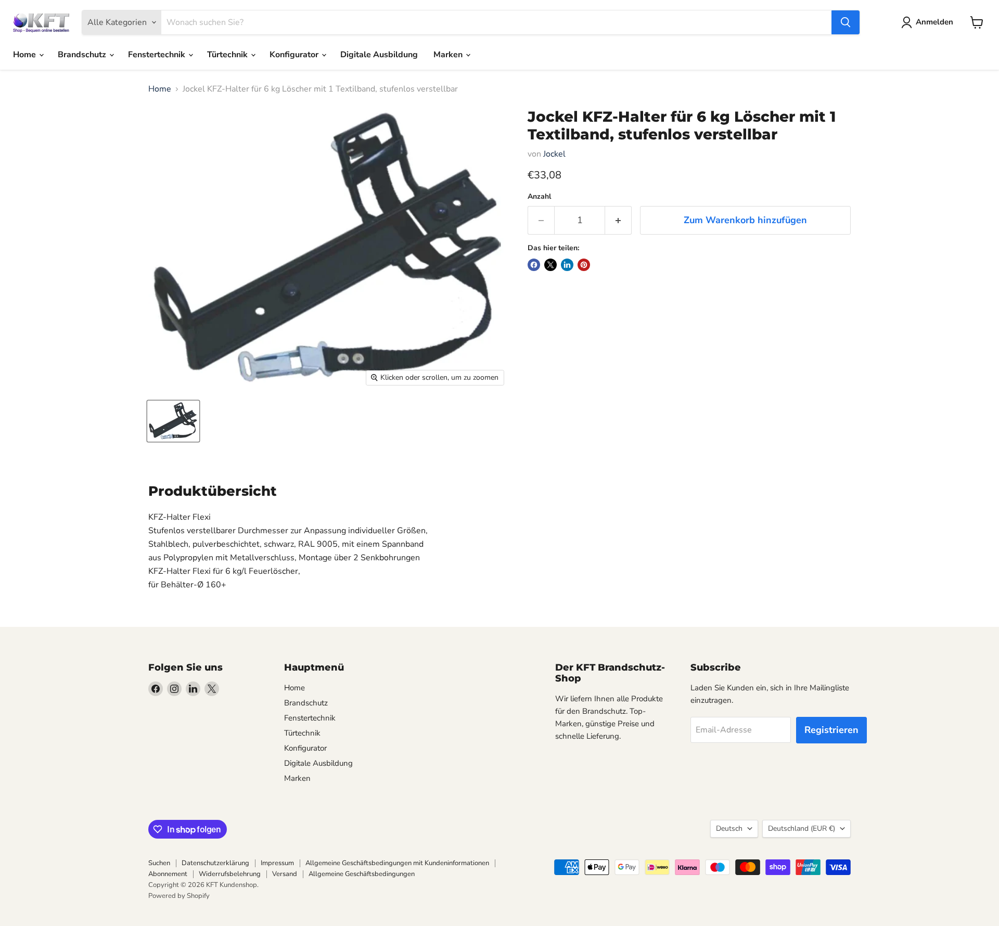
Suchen (159, 863)
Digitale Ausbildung (379, 54)
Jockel (554, 154)
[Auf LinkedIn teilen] (567, 265)
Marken (449, 54)
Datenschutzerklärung (215, 863)
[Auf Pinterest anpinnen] (584, 265)
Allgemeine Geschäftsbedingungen (362, 874)
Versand (284, 874)
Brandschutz (83, 54)
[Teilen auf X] (550, 265)
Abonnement (167, 874)
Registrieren (831, 730)
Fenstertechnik (157, 54)
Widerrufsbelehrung (230, 874)
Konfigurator (295, 54)
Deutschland (801, 828)
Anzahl (539, 196)
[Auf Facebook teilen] (534, 265)
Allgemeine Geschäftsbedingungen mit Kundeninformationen (397, 863)
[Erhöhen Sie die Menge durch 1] (618, 220)
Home (25, 54)
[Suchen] (845, 22)
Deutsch (729, 828)
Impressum (277, 863)
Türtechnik (228, 54)
